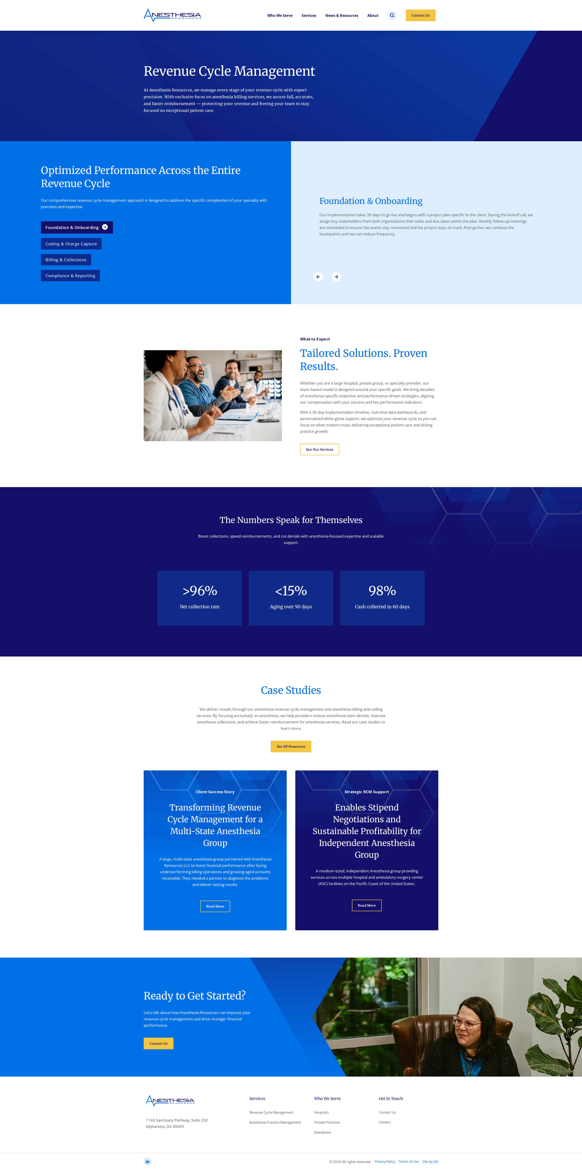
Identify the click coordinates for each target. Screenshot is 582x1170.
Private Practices (327, 1122)
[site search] (392, 15)
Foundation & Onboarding (72, 227)
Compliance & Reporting (70, 275)
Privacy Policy (385, 1161)
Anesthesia (322, 1132)
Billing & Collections (66, 259)
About (373, 15)
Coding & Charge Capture (71, 244)
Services (309, 15)
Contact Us (421, 15)
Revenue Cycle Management (271, 1112)
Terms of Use (409, 1161)
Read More (215, 906)
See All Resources (291, 746)
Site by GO (430, 1161)
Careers (385, 1122)
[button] (318, 276)
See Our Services (319, 449)
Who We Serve (280, 15)
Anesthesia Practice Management (275, 1122)
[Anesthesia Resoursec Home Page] (172, 15)
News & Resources (341, 15)
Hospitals (321, 1112)
